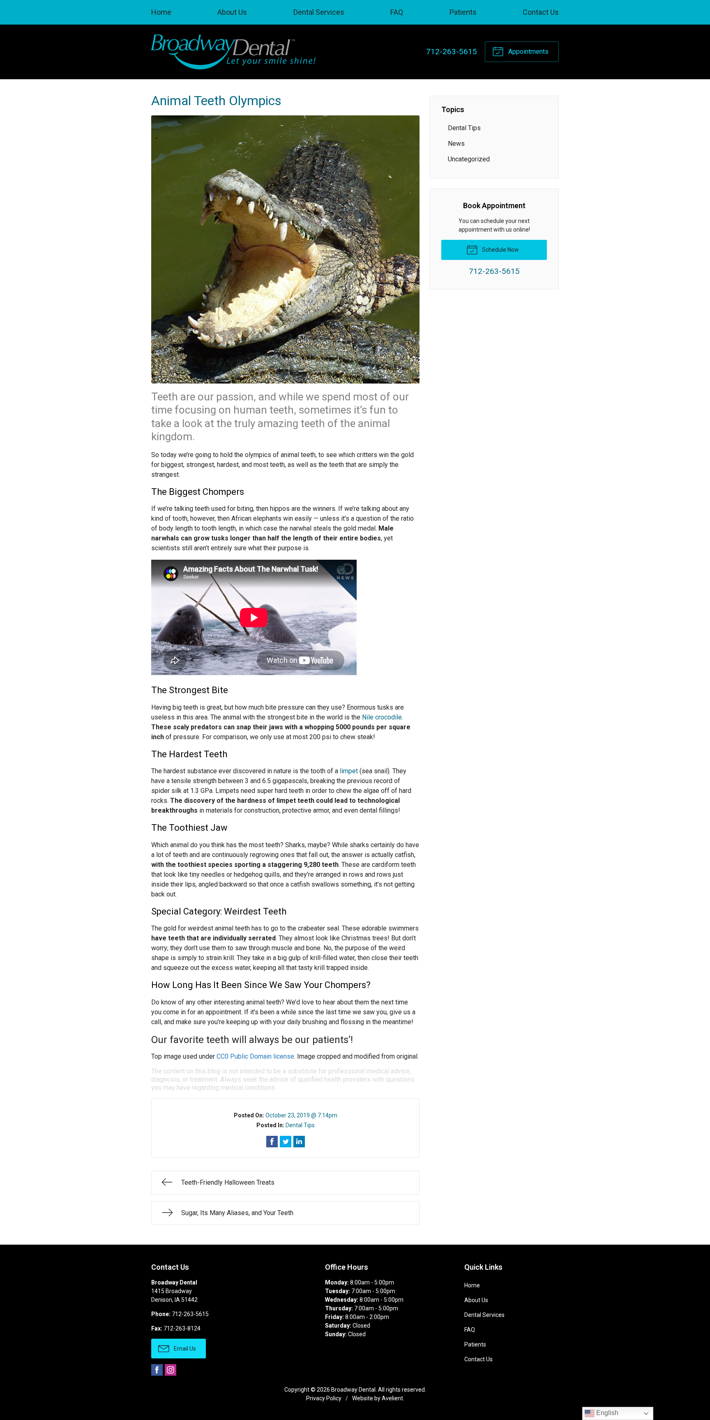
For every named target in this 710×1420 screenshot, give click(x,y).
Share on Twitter (285, 1141)
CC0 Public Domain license (255, 1056)
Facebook (157, 1370)
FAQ (396, 12)
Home (161, 12)
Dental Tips (300, 1125)
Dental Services (318, 12)
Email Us (184, 1348)
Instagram (170, 1370)
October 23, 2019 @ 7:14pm (301, 1115)
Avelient (392, 1398)
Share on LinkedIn (299, 1141)
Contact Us (541, 12)
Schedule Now (500, 249)
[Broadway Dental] (233, 51)
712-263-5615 (451, 51)
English (606, 1412)
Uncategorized (469, 159)
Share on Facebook (272, 1141)
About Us (232, 12)
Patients (463, 12)
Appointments (528, 51)
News (456, 143)
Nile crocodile (382, 717)
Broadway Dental (353, 1389)
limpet (349, 771)
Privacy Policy (323, 1398)
